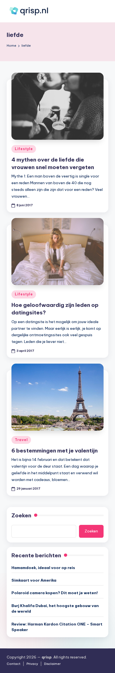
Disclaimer (52, 664)
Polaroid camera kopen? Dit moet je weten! (54, 592)
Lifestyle (24, 149)
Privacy (32, 664)
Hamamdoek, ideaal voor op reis (43, 567)
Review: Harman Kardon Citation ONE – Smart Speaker (56, 627)
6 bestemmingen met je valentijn (54, 450)
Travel (21, 440)
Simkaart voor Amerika (33, 580)
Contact (13, 664)
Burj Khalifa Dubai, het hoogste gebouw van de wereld (55, 608)
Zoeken (21, 515)
